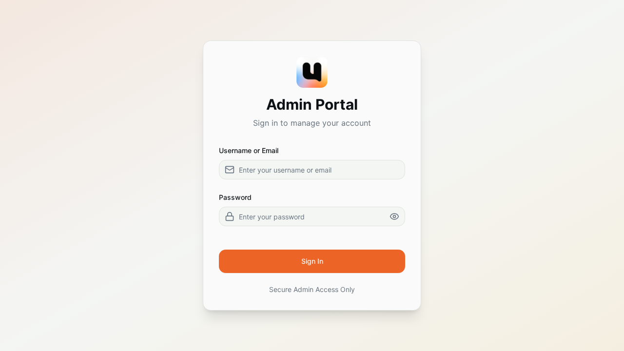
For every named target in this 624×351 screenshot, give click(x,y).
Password (235, 197)
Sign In (312, 261)
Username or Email (248, 150)
